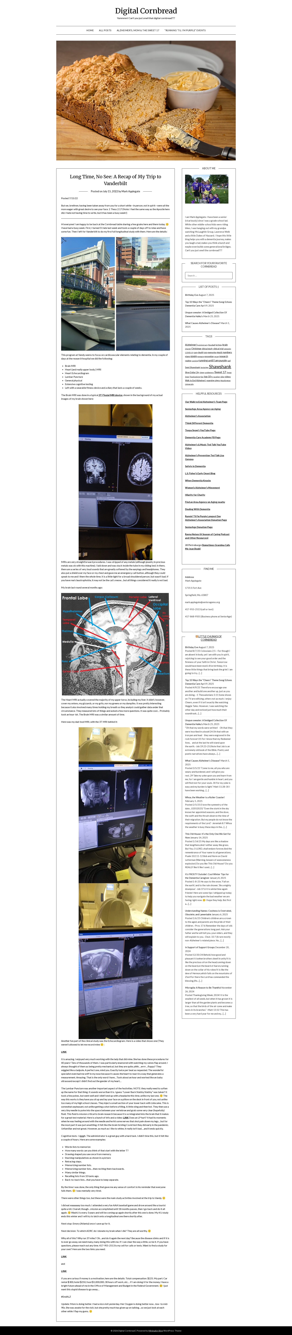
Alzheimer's (191, 344)
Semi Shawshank (192, 367)
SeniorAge (204, 367)
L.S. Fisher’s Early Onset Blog (200, 473)
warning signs (213, 380)
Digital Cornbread (146, 10)
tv (212, 377)
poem (194, 356)
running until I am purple (212, 360)
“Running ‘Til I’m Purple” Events (185, 30)
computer (227, 349)
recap (216, 356)
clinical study (207, 348)
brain (225, 344)
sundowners (209, 372)
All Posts (105, 30)
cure (196, 352)
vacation (216, 377)
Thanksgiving (194, 377)
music (219, 352)
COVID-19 (189, 353)
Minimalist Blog (156, 1330)
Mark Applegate (131, 191)
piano (187, 356)
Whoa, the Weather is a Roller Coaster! (205, 797)
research (223, 356)
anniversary (203, 345)
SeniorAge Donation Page (199, 527)
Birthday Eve (191, 295)
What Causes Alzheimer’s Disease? (202, 323)
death (200, 352)
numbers (227, 352)
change (188, 349)
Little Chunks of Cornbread (210, 638)
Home (90, 30)
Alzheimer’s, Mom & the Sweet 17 (138, 30)
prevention (209, 356)
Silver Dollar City (192, 372)
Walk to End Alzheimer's (195, 380)
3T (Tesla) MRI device (110, 395)
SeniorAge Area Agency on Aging (203, 409)
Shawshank (220, 366)
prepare (200, 356)
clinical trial (218, 348)
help (205, 352)
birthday (219, 345)
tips (202, 377)
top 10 (207, 376)
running (195, 361)
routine (188, 360)
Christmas (196, 348)
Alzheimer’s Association (198, 416)
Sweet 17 (220, 372)
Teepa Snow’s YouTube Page (200, 430)
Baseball (211, 345)
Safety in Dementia (195, 466)
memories (212, 352)
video (222, 377)
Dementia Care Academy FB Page (203, 437)
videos (228, 376)
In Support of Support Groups (200, 947)
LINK (64, 1051)
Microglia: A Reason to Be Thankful (203, 987)
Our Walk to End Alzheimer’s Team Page (206, 401)
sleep (202, 372)
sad (229, 360)
